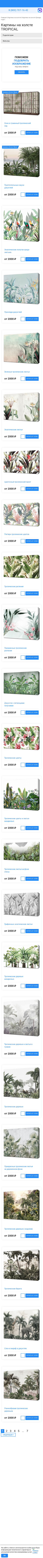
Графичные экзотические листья (18, 924)
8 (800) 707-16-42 (18, 10)
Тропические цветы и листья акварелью (16, 819)
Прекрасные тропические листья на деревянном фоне (18, 1167)
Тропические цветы (12, 758)
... (23, 1431)
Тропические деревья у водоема (18, 1229)
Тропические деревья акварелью (13, 977)
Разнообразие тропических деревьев (16, 1409)
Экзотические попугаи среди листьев (16, 251)
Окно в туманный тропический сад (17, 124)
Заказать (21, 72)
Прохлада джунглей (13, 312)
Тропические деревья (13, 1107)
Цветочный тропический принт (17, 482)
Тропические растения (13, 586)
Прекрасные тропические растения (15, 649)
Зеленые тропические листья (17, 372)
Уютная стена (16, 1)
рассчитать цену (23, 133)
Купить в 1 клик (32, 132)
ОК (4, 1556)
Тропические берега (13, 1289)
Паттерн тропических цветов (16, 534)
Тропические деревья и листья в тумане (18, 1045)
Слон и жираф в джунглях (15, 1348)
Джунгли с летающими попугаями (14, 704)
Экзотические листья (13, 430)
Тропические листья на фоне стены (16, 870)
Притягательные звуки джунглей (14, 186)
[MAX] (40, 10)
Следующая (7, 1435)
